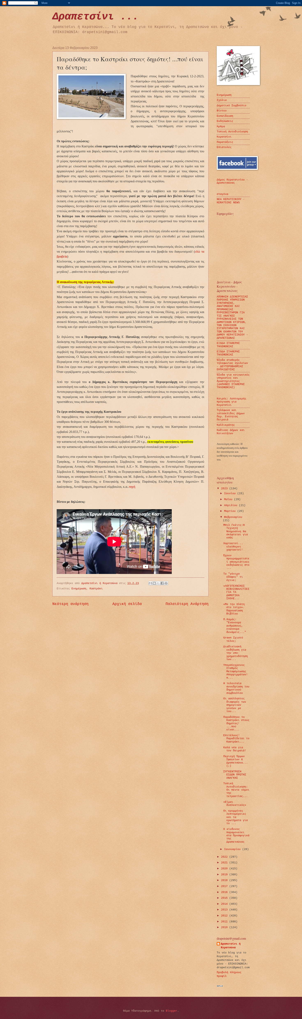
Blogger (171, 1010)
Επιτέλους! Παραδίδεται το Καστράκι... (236, 738)
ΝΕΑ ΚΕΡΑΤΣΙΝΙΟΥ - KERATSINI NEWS (231, 201)
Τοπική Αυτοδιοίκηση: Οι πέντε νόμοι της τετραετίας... (236, 790)
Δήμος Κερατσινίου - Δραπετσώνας (232, 181)
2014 (225, 904)
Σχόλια (222, 100)
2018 (225, 880)
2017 (225, 886)
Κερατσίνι (224, 136)
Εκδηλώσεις (225, 121)
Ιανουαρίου (233, 849)
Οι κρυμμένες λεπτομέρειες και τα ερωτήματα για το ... (235, 817)
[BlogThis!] (154, 583)
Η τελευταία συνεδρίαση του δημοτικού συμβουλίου (236, 688)
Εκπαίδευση (225, 116)
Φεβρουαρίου (233, 517)
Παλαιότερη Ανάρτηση (187, 604)
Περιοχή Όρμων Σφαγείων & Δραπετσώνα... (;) (235, 761)
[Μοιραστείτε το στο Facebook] (162, 583)
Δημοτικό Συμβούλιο (231, 105)
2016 (225, 892)
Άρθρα (221, 126)
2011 (225, 921)
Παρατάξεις (225, 142)
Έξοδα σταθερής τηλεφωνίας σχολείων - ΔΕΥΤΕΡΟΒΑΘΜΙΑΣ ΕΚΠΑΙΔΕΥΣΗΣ (232, 365)
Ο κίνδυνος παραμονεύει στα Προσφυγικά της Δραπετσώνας (236, 835)
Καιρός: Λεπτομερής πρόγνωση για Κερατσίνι (231, 402)
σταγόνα (222, 194)
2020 (225, 868)
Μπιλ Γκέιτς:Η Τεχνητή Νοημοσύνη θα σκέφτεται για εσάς (235, 531)
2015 (225, 898)
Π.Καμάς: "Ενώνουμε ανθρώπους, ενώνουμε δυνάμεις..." (234, 626)
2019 (225, 874)
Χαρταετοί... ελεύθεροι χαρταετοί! (233, 546)
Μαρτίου (230, 511)
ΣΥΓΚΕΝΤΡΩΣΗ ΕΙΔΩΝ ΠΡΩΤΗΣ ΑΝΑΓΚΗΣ (234, 775)
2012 (225, 915)
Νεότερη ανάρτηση (70, 604)
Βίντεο (222, 110)
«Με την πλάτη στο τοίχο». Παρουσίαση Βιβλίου (234, 609)
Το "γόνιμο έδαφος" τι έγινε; (233, 577)
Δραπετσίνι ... (95, 16)
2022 (225, 856)
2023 (225, 488)
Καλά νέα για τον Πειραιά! (234, 749)
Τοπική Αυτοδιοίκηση (232, 131)
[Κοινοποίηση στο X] (158, 583)
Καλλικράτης (226, 425)
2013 (225, 909)
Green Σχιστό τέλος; (233, 639)
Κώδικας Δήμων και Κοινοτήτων (231, 432)
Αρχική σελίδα (127, 604)
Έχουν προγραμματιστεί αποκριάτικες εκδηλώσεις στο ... (236, 562)
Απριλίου (231, 505)
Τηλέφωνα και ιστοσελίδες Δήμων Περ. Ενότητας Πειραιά (231, 415)
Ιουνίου (230, 493)
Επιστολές (224, 147)
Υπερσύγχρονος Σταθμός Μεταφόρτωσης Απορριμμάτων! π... (235, 671)
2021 (225, 862)
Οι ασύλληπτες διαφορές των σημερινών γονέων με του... (234, 705)
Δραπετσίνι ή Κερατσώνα (231, 945)
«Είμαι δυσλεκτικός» (234, 803)
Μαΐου (229, 499)
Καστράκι (96, 588)
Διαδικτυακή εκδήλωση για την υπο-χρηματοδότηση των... (235, 653)
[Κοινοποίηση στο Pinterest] (166, 583)
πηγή (132, 486)
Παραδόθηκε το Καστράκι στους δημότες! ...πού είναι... (236, 723)
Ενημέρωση (78, 588)
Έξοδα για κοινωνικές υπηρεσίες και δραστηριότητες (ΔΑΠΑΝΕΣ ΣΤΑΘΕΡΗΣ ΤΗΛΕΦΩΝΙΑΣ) (233, 381)
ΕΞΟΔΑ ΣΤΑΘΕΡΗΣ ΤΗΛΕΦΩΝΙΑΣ (228, 345)
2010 (225, 927)
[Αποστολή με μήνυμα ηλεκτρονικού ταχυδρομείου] (150, 583)
